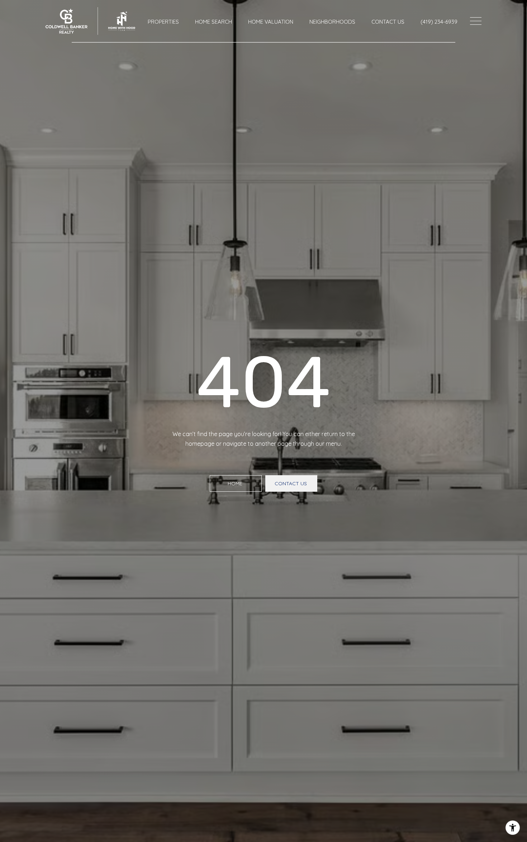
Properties (163, 22)
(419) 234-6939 (439, 22)
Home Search (213, 22)
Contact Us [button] (291, 483)
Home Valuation (270, 22)
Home (236, 483)
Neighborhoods (332, 22)
